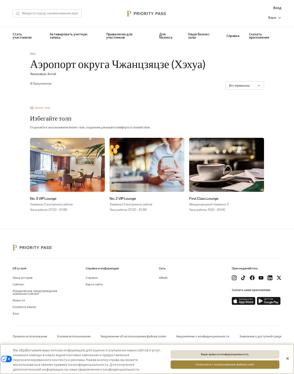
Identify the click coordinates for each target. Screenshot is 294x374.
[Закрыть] (287, 358)
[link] (243, 301)
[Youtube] (261, 277)
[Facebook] (252, 277)
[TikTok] (243, 277)
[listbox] (274, 18)
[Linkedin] (270, 277)
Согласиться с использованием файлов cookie (225, 364)
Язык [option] (272, 17)
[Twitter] (279, 277)
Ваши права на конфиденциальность (225, 354)
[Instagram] (234, 277)
